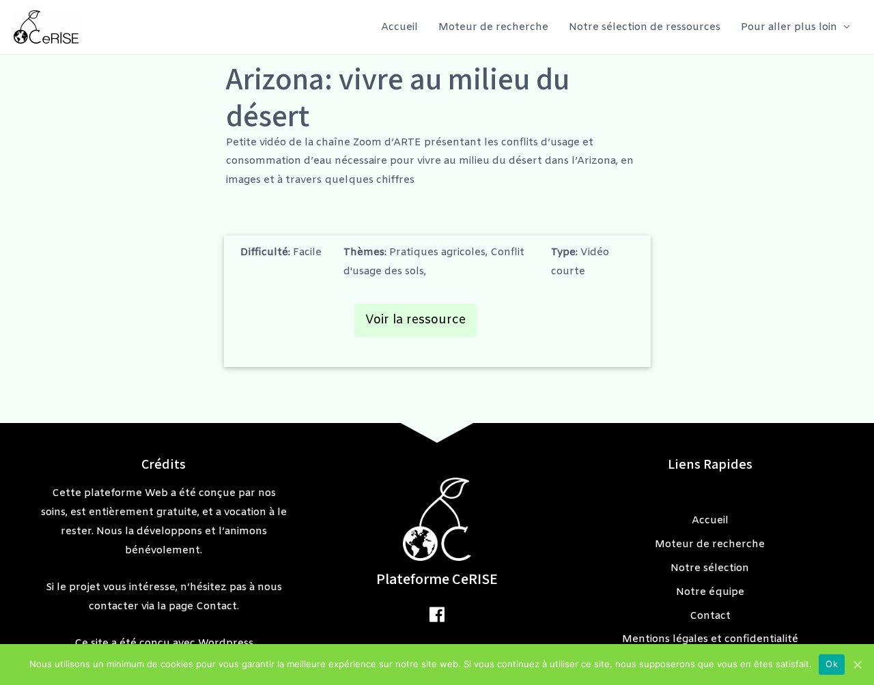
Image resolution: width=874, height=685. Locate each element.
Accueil (399, 27)
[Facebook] (437, 614)
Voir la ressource (415, 320)
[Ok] (857, 664)
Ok (832, 663)
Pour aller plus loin (789, 27)
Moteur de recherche (493, 27)
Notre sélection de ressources (644, 27)
